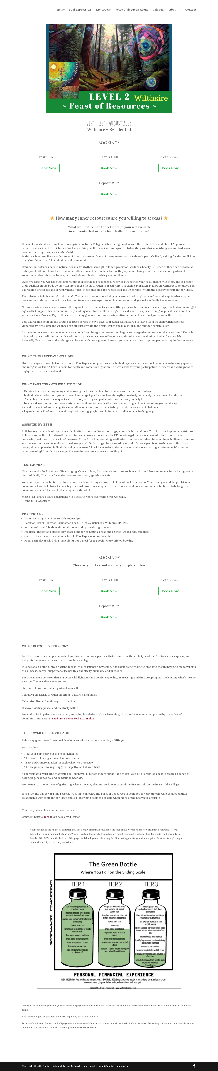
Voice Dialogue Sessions (131, 9)
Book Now (47, 168)
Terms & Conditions (75, 1066)
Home (61, 9)
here (46, 816)
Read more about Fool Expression (73, 718)
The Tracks (103, 9)
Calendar (159, 9)
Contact (190, 9)
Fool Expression (80, 9)
